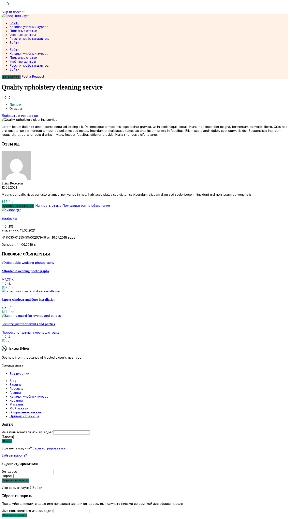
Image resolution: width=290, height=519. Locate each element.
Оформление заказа (25, 412)
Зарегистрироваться (49, 448)
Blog (12, 381)
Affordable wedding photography (25, 271)
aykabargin (9, 218)
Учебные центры (22, 35)
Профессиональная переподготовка (30, 332)
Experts (15, 385)
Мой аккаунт (19, 408)
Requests (16, 389)
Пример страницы (24, 416)
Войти (37, 488)
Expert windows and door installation (28, 299)
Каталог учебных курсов (29, 27)
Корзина (16, 400)
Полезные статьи (23, 31)
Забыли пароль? (14, 455)
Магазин (16, 404)
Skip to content (13, 12)
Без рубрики (19, 374)
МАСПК (8, 279)
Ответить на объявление (18, 205)
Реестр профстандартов (29, 39)
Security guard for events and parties (28, 324)
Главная (15, 392)
